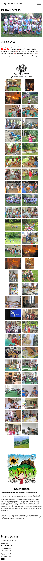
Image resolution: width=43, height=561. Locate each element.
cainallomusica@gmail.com (9, 540)
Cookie (2, 559)
